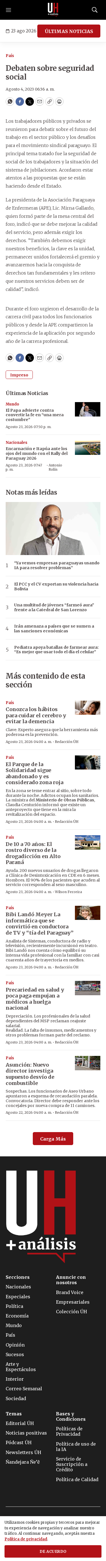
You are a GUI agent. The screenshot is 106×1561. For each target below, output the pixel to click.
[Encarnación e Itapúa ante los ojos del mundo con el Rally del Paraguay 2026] (87, 447)
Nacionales (16, 442)
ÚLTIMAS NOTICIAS (69, 31)
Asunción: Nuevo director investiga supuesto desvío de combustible (30, 1074)
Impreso (19, 375)
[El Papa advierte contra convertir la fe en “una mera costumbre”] (87, 409)
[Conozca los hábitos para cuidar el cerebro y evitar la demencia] (87, 708)
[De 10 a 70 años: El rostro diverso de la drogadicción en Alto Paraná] (87, 842)
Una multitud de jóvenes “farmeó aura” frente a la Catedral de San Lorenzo (54, 607)
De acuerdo (53, 1551)
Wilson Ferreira (68, 892)
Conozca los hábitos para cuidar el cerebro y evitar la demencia (36, 715)
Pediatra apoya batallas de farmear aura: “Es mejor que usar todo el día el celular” (56, 650)
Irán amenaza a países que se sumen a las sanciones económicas (54, 628)
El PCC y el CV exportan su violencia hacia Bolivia (56, 586)
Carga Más (53, 1139)
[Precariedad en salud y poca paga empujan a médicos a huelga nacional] (87, 988)
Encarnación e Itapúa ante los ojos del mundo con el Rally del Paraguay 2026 (37, 453)
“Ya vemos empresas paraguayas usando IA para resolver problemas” (56, 565)
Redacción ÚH (67, 742)
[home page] (53, 10)
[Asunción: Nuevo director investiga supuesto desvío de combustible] (87, 1063)
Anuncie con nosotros (71, 1280)
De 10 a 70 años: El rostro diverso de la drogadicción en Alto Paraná (33, 853)
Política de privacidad (26, 1539)
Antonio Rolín (55, 467)
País (10, 55)
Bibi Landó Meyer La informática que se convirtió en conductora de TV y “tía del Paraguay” (39, 923)
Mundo (12, 404)
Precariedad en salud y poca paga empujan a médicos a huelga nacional (35, 998)
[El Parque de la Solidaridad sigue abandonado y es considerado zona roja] (87, 762)
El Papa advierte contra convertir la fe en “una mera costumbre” (35, 415)
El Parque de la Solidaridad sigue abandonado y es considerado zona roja (34, 773)
